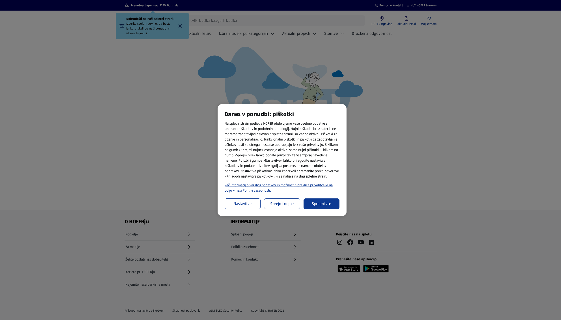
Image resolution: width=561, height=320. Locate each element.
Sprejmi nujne (282, 204)
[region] (282, 160)
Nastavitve (243, 204)
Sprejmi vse (321, 204)
